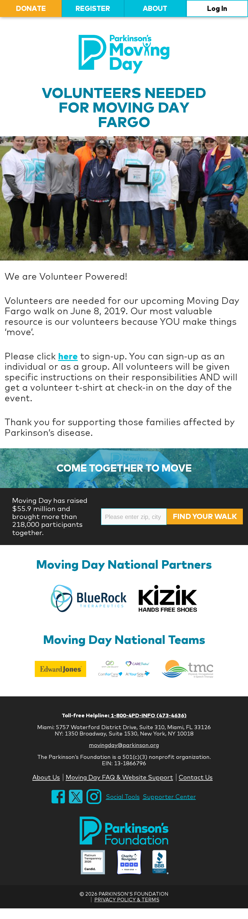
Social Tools (123, 796)
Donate (31, 8)
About (155, 8)
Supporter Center (169, 796)
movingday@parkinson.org (124, 745)
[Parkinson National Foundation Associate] (93, 863)
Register (93, 8)
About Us (46, 777)
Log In (217, 8)
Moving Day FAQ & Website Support (119, 777)
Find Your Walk (205, 516)
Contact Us (196, 777)
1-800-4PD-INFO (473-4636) (148, 715)
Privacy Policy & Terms (126, 900)
